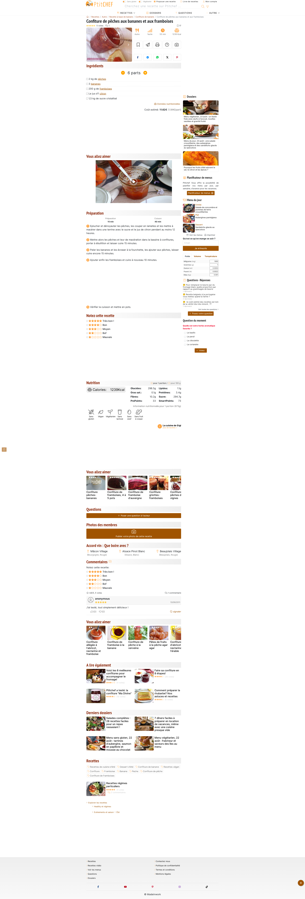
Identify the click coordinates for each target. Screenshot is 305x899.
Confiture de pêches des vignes (177, 495)
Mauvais (107, 337)
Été (118, 812)
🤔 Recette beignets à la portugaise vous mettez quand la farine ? (199, 295)
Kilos (187, 275)
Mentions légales (163, 874)
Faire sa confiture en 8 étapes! (167, 672)
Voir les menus (195, 235)
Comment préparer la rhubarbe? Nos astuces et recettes (167, 693)
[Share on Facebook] (138, 57)
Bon (104, 325)
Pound (188, 271)
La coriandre (192, 344)
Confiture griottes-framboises (156, 495)
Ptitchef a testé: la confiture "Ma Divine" (119, 692)
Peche (135, 771)
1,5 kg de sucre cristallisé (103, 98)
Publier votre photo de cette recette (134, 536)
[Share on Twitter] (167, 57)
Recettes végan (171, 767)
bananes (95, 83)
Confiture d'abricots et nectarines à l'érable (177, 646)
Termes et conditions (165, 870)
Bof (104, 333)
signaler (177, 611)
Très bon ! (108, 321)
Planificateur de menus (199, 193)
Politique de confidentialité (168, 865)
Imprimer (211, 235)
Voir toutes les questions (207, 309)
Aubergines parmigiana (205, 217)
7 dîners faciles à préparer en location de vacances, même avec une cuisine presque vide (167, 724)
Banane (123, 771)
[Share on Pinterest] (177, 57)
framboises (106, 88)
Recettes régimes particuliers (116, 785)
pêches (102, 79)
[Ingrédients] (4, 449)
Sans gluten (131, 1)
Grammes (189, 265)
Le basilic (191, 332)
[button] (89, 45)
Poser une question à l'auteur (135, 515)
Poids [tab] (187, 256)
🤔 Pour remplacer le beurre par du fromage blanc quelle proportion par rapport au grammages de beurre (199, 287)
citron (103, 93)
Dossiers (155, 13)
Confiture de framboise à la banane (115, 644)
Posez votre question (202, 313)
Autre (212, 13)
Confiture (94, 771)
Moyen (106, 329)
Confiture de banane (148, 767)
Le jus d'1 (97, 93)
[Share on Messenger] (148, 57)
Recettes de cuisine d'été (102, 767)
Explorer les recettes (97, 802)
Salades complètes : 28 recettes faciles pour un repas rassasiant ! (118, 723)
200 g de (100, 88)
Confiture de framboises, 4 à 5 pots (116, 495)
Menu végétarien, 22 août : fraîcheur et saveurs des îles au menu (167, 742)
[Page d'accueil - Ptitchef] (87, 17)
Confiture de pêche (152, 771)
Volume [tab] (197, 256)
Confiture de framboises (102, 775)
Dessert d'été (126, 767)
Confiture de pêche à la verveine (135, 644)
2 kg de (97, 79)
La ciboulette (193, 340)
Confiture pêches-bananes (92, 495)
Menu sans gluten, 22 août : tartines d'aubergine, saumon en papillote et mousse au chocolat (119, 743)
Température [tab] (211, 256)
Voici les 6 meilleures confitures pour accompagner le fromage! (118, 675)
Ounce (188, 268)
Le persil (191, 336)
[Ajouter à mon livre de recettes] (138, 45)
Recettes (126, 13)
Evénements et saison (104, 812)
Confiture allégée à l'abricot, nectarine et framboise (93, 647)
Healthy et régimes (102, 806)
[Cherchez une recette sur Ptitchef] (203, 6)
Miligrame (190, 261)
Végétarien (147, 1)
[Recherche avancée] (207, 6)
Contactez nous (163, 861)
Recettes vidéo (94, 865)
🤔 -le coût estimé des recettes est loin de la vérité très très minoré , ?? (200, 303)
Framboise (109, 771)
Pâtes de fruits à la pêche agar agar (158, 644)
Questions (185, 13)
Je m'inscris (201, 248)
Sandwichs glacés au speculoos (205, 228)
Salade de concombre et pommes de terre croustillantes (206, 209)
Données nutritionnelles (168, 104)
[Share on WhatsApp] (157, 57)
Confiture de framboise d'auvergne (135, 495)
